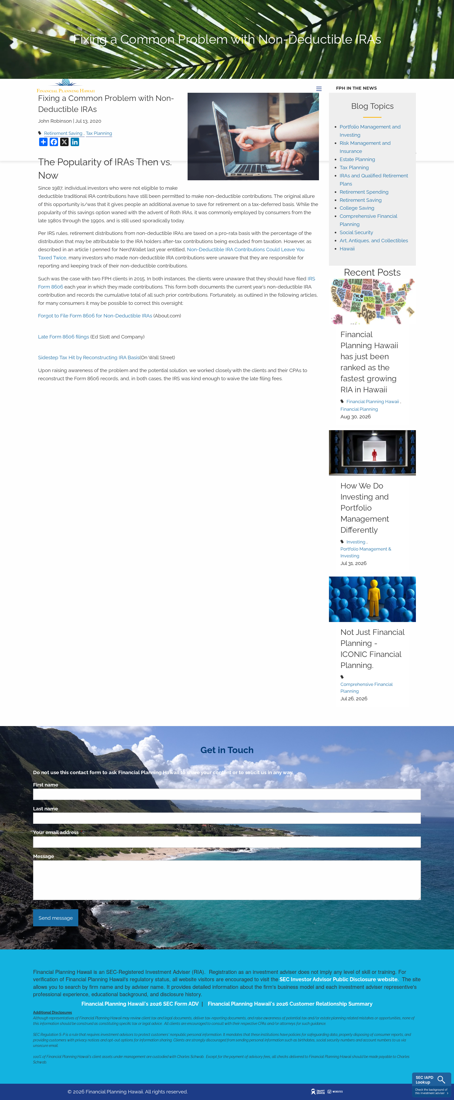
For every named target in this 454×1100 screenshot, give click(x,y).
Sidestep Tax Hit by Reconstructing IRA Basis (89, 357)
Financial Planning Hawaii (373, 401)
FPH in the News (356, 88)
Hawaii (347, 249)
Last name (45, 808)
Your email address (81, 832)
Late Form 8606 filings (63, 337)
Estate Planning (357, 159)
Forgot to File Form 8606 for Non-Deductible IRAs (95, 316)
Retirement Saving (361, 200)
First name (45, 785)
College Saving (357, 208)
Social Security (356, 232)
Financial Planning (359, 409)
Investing (356, 541)
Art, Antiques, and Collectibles (374, 241)
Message (43, 856)
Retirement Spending (364, 192)
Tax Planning (354, 168)
